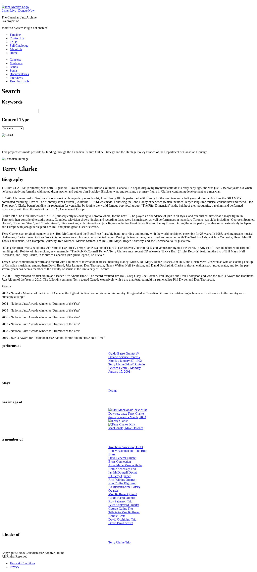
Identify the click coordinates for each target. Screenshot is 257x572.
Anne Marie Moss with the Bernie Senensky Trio (125, 467)
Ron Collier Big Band (122, 483)
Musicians (16, 63)
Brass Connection (119, 461)
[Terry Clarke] (118, 420)
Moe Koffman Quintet (122, 494)
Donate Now (26, 10)
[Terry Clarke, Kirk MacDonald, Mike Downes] (128, 428)
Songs (13, 70)
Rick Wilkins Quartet (121, 479)
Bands (14, 67)
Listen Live (9, 10)
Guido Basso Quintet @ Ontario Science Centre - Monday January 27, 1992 (125, 357)
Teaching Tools (19, 81)
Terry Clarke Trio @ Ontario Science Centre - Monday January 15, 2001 (126, 368)
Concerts (15, 59)
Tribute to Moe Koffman (124, 512)
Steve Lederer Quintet (122, 458)
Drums (112, 390)
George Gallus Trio (120, 508)
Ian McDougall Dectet (122, 472)
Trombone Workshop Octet (125, 447)
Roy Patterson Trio (120, 501)
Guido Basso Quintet (121, 497)
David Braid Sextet (120, 523)
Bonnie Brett (116, 516)
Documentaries (19, 74)
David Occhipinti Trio (122, 519)
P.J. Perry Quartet (119, 476)
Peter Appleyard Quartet (123, 505)
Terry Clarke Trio (119, 542)
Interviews (16, 77)
